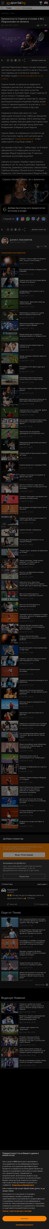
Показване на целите (24, 1225)
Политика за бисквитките (23, 1185)
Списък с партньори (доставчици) (17, 1211)
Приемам (24, 1218)
